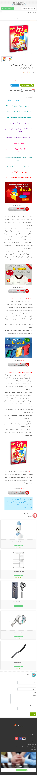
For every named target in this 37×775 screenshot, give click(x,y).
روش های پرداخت (32, 749)
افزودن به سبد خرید (25, 85)
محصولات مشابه (25, 18)
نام (35, 679)
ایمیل (35, 685)
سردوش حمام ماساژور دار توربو (18, 601)
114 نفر (13, 85)
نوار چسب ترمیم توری (18, 632)
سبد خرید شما (8, 8)
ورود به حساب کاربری (22, 770)
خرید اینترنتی (19, 505)
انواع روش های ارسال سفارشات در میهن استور (25, 746)
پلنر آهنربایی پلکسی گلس (18, 571)
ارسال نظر (33, 714)
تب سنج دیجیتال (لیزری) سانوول (18, 541)
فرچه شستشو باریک (18, 662)
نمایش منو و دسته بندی (28, 8)
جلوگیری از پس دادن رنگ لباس (18, 502)
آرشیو (29, 516)
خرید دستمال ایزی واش (20, 499)
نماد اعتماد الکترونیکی (31, 744)
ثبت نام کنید (12, 770)
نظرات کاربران (16, 18)
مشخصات (33, 18)
